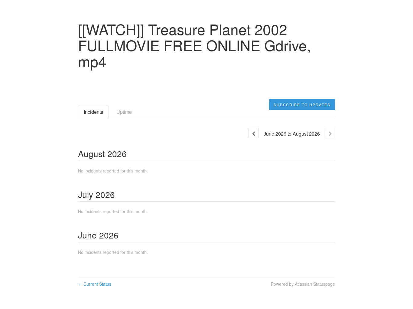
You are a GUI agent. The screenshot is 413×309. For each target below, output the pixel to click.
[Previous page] (254, 133)
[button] (302, 104)
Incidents (93, 111)
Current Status (94, 284)
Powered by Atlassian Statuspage (303, 284)
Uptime (124, 111)
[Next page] (330, 133)
